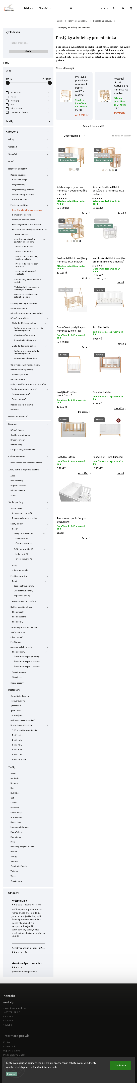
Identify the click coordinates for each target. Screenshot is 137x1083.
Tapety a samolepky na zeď (24, 389)
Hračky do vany (18, 439)
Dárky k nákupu (18, 490)
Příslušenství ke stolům (24, 335)
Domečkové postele (21, 214)
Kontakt (7, 1042)
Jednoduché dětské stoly (25, 340)
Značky (12, 767)
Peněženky (16, 642)
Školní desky (16, 508)
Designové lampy (20, 199)
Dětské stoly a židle (20, 318)
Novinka (30, 101)
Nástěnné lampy (19, 179)
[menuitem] (30, 8)
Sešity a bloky (17, 523)
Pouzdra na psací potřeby (24, 601)
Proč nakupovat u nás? (14, 1055)
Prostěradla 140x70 (24, 251)
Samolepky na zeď (21, 394)
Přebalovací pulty (19, 308)
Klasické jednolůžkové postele (26, 224)
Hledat (28, 51)
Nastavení (11, 1074)
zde (55, 1067)
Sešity (15, 528)
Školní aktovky (19, 672)
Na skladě (30, 92)
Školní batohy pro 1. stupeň (27, 661)
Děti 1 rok (16, 735)
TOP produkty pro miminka (24, 730)
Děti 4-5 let (17, 749)
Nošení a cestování (17, 416)
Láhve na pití (16, 637)
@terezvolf (16, 705)
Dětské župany (17, 430)
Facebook (8, 1016)
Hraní (11, 161)
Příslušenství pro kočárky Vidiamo (26, 462)
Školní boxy (17, 621)
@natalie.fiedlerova (20, 695)
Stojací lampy (18, 184)
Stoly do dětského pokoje (24, 323)
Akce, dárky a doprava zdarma (23, 469)
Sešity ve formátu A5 (23, 549)
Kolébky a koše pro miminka (24, 303)
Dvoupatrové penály (23, 590)
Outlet (13, 495)
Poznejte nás (9, 1046)
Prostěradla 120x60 (24, 246)
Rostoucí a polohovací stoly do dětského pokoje (28, 329)
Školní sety (17, 677)
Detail (85, 213)
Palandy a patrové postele (24, 219)
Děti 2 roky (17, 739)
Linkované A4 (22, 538)
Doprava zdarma (30, 112)
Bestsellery (14, 690)
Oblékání (12, 147)
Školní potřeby (15, 502)
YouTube (7, 1025)
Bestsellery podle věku (21, 725)
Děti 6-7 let (17, 754)
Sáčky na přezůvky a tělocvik (24, 627)
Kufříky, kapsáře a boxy (21, 607)
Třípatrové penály (22, 595)
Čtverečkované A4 (24, 543)
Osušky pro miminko (20, 435)
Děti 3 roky (17, 744)
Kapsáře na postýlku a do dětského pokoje (26, 295)
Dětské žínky (16, 444)
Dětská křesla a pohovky (22, 369)
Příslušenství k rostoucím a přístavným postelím (26, 288)
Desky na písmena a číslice (24, 518)
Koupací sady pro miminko (23, 449)
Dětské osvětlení (18, 174)
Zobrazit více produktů (93, 126)
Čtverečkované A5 (24, 558)
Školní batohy (18, 651)
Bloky (15, 565)
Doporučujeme (72, 136)
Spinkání (12, 154)
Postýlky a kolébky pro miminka (27, 209)
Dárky (11, 139)
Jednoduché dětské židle (25, 358)
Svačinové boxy (18, 632)
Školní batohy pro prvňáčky (26, 656)
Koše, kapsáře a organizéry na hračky (28, 384)
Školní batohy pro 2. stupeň (27, 666)
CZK (103, 8)
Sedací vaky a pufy (19, 374)
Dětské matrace (21, 234)
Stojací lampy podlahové (24, 189)
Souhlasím (120, 1065)
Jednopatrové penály (24, 585)
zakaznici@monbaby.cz (14, 1008)
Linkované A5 (22, 554)
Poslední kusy (17, 480)
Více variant (30, 108)
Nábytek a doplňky (17, 169)
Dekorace (15, 409)
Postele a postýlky (19, 205)
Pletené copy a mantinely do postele (27, 281)
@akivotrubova (18, 700)
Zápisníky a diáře (20, 570)
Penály (15, 581)
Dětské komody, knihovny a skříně (27, 313)
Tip (30, 104)
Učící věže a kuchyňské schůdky (25, 364)
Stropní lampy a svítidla (23, 194)
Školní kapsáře (19, 616)
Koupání (12, 424)
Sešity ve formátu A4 (23, 533)
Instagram (8, 1020)
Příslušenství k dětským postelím (27, 229)
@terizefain (16, 710)
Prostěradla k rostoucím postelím (27, 265)
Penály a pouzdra (19, 576)
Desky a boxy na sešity (22, 513)
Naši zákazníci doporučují (23, 720)
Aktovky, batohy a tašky (22, 646)
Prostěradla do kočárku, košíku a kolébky (27, 257)
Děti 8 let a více (19, 759)
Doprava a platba (11, 1050)
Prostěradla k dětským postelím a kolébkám (24, 240)
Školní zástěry (17, 682)
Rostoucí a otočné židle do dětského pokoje (26, 352)
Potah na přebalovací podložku (26, 272)
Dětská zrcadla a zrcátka (22, 404)
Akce (30, 97)
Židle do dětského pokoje (24, 345)
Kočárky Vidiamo (16, 456)
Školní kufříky (18, 611)
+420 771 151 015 (11, 1012)
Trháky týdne (17, 715)
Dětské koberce (18, 379)
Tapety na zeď (19, 399)
